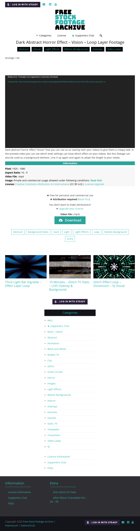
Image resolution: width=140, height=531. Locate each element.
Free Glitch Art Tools (64, 492)
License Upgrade (94, 184)
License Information (58, 456)
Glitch (50, 366)
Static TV (52, 423)
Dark (56, 232)
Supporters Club (84, 35)
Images (51, 383)
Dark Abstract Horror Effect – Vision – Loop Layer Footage (70, 42)
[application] (70, 111)
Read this (83, 199)
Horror (37, 49)
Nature (51, 400)
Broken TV (53, 354)
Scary (70, 238)
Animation (53, 343)
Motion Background (115, 232)
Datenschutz (28, 525)
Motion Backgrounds (76, 49)
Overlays (98, 49)
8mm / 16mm (55, 331)
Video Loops (114, 49)
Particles (52, 412)
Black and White (56, 349)
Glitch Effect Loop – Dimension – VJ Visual (109, 284)
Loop (96, 232)
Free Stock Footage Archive (38, 521)
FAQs (50, 468)
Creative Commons (42, 184)
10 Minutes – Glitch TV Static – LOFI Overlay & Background (69, 286)
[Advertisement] (70, 67)
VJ (48, 446)
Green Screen (55, 372)
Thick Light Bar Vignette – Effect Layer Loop (23, 284)
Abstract (24, 49)
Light (67, 232)
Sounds (51, 417)
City (49, 360)
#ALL (50, 320)
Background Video (38, 232)
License (61, 35)
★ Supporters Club (58, 326)
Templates (53, 429)
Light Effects (53, 49)
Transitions (53, 435)
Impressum (11, 525)
